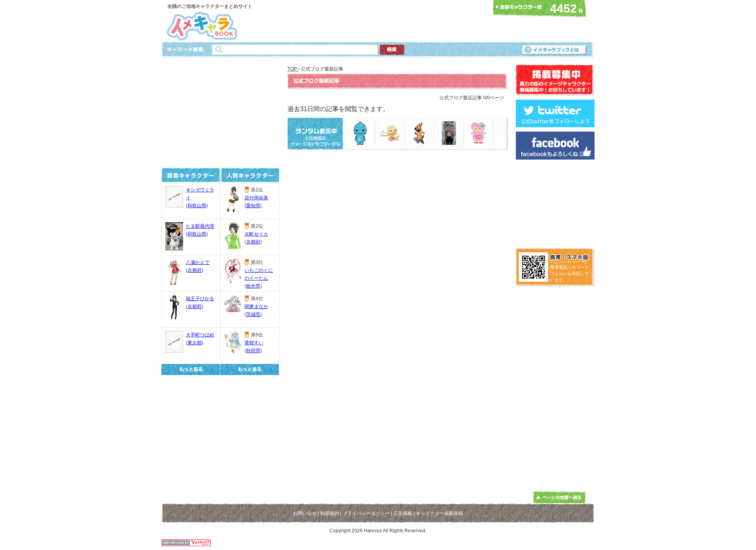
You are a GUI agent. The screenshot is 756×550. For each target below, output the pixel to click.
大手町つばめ (200, 335)
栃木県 (253, 286)
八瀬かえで (197, 262)
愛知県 (253, 205)
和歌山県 (196, 205)
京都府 (194, 270)
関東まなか (256, 306)
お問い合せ (305, 513)
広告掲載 (402, 513)
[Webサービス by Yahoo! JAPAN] (186, 544)
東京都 (194, 343)
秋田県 (253, 350)
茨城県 (253, 314)
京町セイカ (256, 234)
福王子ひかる (200, 298)
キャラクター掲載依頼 (439, 513)
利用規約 (329, 513)
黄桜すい (254, 343)
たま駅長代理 (200, 226)
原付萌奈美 (256, 198)
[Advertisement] (376, 21)
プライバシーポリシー (366, 513)
